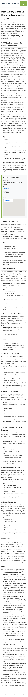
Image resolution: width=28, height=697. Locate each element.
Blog (18, 3)
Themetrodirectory (9, 3)
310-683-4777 (7, 188)
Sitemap (24, 694)
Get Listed (23, 3)
